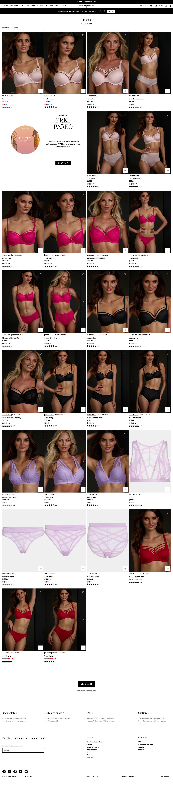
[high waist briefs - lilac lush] (91, 581)
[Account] (166, 6)
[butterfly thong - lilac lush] (6, 581)
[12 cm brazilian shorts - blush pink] (4, 343)
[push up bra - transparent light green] (87, 502)
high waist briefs (135, 178)
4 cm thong (133, 258)
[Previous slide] (5, 63)
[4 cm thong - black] (129, 263)
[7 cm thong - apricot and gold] (87, 184)
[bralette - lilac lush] (133, 502)
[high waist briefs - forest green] (48, 343)
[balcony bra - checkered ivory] (6, 263)
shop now (111, 11)
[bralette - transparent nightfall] (129, 502)
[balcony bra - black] (3, 263)
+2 (51, 343)
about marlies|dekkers (94, 742)
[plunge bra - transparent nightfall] (47, 502)
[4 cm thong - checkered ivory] (133, 263)
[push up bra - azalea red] (47, 104)
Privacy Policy (92, 776)
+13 (9, 104)
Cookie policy (165, 776)
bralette (132, 497)
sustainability (91, 750)
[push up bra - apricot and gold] (45, 104)
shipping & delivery (145, 744)
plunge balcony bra (9, 497)
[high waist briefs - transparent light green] (87, 581)
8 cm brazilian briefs (136, 99)
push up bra (49, 99)
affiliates (89, 757)
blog (88, 752)
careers (89, 744)
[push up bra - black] (45, 263)
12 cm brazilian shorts (10, 338)
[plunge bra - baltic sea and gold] (91, 104)
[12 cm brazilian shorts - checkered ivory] (6, 343)
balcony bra (6, 99)
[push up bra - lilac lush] (91, 502)
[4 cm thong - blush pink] (131, 263)
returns (141, 747)
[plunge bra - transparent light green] (45, 502)
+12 (136, 184)
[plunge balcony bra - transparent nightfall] (4, 502)
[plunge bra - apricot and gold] (87, 104)
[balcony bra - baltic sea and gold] (6, 104)
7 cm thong (91, 178)
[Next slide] (41, 63)
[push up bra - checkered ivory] (48, 263)
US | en (160, 6)
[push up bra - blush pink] (47, 263)
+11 (9, 263)
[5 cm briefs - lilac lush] (48, 581)
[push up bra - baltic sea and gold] (48, 104)
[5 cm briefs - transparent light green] (45, 581)
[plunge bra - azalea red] (89, 104)
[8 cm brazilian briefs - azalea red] (131, 104)
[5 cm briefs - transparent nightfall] (47, 581)
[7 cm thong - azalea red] (89, 184)
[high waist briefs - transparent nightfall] (89, 581)
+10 (93, 263)
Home (82, 23)
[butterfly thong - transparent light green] (3, 581)
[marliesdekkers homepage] (86, 6)
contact (141, 750)
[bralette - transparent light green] (131, 502)
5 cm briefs (48, 576)
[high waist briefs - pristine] (45, 343)
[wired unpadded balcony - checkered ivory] (91, 263)
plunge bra (91, 99)
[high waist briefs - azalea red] (131, 184)
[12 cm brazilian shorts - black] (3, 343)
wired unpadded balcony (96, 258)
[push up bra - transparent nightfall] (89, 502)
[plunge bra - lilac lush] (48, 502)
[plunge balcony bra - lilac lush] (6, 502)
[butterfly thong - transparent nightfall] (4, 581)
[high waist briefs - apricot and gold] (129, 184)
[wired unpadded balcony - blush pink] (89, 263)
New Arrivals (15, 5)
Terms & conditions (129, 776)
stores (88, 755)
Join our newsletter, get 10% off (12, 746)
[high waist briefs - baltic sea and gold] (133, 184)
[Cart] (170, 6)
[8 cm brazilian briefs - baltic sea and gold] (133, 104)
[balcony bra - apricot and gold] (3, 104)
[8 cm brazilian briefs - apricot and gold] (129, 104)
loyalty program (92, 747)
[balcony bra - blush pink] (4, 263)
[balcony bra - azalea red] (4, 104)
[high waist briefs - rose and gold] (47, 343)
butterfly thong (8, 576)
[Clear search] (150, 6)
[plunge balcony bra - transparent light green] (3, 502)
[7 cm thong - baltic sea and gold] (91, 184)
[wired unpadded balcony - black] (87, 263)
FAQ (139, 742)
